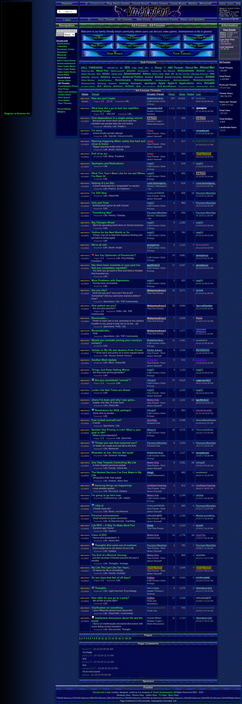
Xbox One (122, 480)
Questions (108, 301)
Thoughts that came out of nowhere (116, 545)
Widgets (61, 112)
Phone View (138, 695)
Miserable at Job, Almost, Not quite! (112, 452)
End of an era (99, 153)
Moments (114, 448)
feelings (122, 455)
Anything (123, 83)
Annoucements (143, 80)
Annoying (101, 83)
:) (152, 68)
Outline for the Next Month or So (111, 232)
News (112, 511)
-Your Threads (64, 103)
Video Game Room (66, 72)
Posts (172, 94)
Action (200, 70)
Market (192, 3)
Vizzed (112, 355)
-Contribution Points (67, 86)
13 (111, 101)
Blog (111, 156)
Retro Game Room (66, 60)
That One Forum (155, 293)
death (112, 149)
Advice (147, 73)
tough (119, 247)
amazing (85, 77)
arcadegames (88, 86)
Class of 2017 (99, 535)
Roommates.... (100, 318)
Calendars (62, 46)
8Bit (134, 68)
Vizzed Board (140, 3)
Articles (118, 86)
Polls (119, 311)
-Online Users (64, 95)
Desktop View (123, 695)
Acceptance (143, 71)
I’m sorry (97, 130)
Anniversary (123, 79)
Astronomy (202, 86)
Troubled (119, 156)
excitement (122, 511)
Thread (95, 94)
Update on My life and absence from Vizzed (117, 350)
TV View (163, 695)
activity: (211, 71)
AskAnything (149, 87)
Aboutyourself (117, 71)
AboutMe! (207, 67)
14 (112, 638)
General (113, 455)
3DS (127, 67)
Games (112, 531)
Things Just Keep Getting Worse (110, 369)
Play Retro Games (118, 3)
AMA (212, 74)
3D (121, 68)
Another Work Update (104, 360)
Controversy (110, 498)
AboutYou (102, 70)
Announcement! (181, 80)
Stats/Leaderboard (66, 63)
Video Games (159, 3)
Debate (112, 480)
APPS (199, 83)
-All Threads (63, 83)
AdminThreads (88, 74)
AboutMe (191, 67)
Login (67, 19)
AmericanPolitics (132, 77)
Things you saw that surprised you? (116, 442)
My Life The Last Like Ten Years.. (111, 567)
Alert (167, 74)
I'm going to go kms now (106, 495)
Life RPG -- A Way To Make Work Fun (113, 525)
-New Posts (63, 89)
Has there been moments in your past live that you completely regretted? (116, 266)
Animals (188, 77)
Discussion (115, 629)
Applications (63, 43)
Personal (113, 491)
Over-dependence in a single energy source (117, 118)
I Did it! (99, 505)
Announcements (204, 79)
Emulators (62, 52)
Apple (161, 83)
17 (123, 638)
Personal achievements (105, 515)
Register (67, 3)
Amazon (95, 77)
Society (107, 126)
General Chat (153, 423)
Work (111, 362)
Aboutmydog (87, 71)
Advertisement (132, 73)
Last (198, 94)
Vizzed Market (64, 109)
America (105, 77)
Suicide (112, 136)
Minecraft (205, 3)
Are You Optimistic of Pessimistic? (115, 255)
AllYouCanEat (182, 74)
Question (126, 438)
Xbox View (173, 695)
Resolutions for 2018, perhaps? (113, 410)
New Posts (143, 19)
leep (158, 67)
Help (238, 3)
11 (102, 638)
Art (99, 86)
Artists (129, 86)
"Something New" (102, 212)
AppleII (172, 83)
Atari (212, 86)
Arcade (209, 83)
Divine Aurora (124, 355)
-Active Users (64, 80)
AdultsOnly (116, 74)
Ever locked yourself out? (107, 420)
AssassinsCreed (186, 87)
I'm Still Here (99, 193)
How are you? (100, 98)
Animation (199, 77)
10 (99, 638)
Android (149, 77)
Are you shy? (99, 290)
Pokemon (62, 58)
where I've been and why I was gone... (114, 399)
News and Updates (192, 19)
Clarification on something (107, 607)
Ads (99, 74)
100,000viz (112, 68)
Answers (113, 83)
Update (123, 491)
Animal (159, 77)
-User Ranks (63, 100)
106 (109, 114)
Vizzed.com (97, 3)
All (172, 74)
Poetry (112, 188)
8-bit (140, 68)
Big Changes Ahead (103, 222)
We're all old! (99, 244)
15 (116, 638)
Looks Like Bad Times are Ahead (111, 390)
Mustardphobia (100, 330)
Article (107, 86)
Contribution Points (165, 19)
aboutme (130, 71)
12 (108, 101)
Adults (106, 73)
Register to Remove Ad (16, 113)
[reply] (111, 98)
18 (126, 638)
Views (182, 94)
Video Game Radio (66, 69)
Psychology (127, 258)
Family (112, 468)
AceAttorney (169, 71)
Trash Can (152, 611)
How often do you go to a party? (110, 597)
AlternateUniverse (199, 74)
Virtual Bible (63, 75)
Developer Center (65, 49)
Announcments (88, 83)
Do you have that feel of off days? (111, 577)
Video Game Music (66, 66)
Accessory (156, 71)
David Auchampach (163, 692)
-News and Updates (67, 92)
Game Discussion (156, 475)
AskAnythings (166, 86)
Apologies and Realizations (108, 163)
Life (127, 101)
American (116, 77)
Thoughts (114, 563)
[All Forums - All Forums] (148, 16)
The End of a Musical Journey (109, 555)
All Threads (124, 19)
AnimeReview (87, 80)
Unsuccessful (125, 136)
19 (129, 638)
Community (127, 613)
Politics (122, 126)
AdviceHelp (157, 74)
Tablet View (151, 695)
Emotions (97, 261)
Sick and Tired (100, 202)
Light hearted (116, 591)
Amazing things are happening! (113, 485)
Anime (210, 76)
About (222, 3)
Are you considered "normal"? (113, 380)
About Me (114, 195)
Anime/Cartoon (105, 80)
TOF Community (129, 301)
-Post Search (63, 97)
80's (147, 68)
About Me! (114, 540)
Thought (126, 629)
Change (121, 215)
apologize (150, 83)
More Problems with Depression (110, 280)
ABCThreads (175, 67)
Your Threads (106, 19)
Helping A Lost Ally (103, 183)
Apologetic (136, 83)
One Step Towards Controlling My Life (114, 462)
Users (230, 3)
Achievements (186, 70)
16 (119, 638)
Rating (190, 94)
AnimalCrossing (173, 77)
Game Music (178, 3)
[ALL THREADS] (91, 67)
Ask (138, 86)
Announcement (162, 80)
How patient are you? (104, 305)
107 (113, 114)
